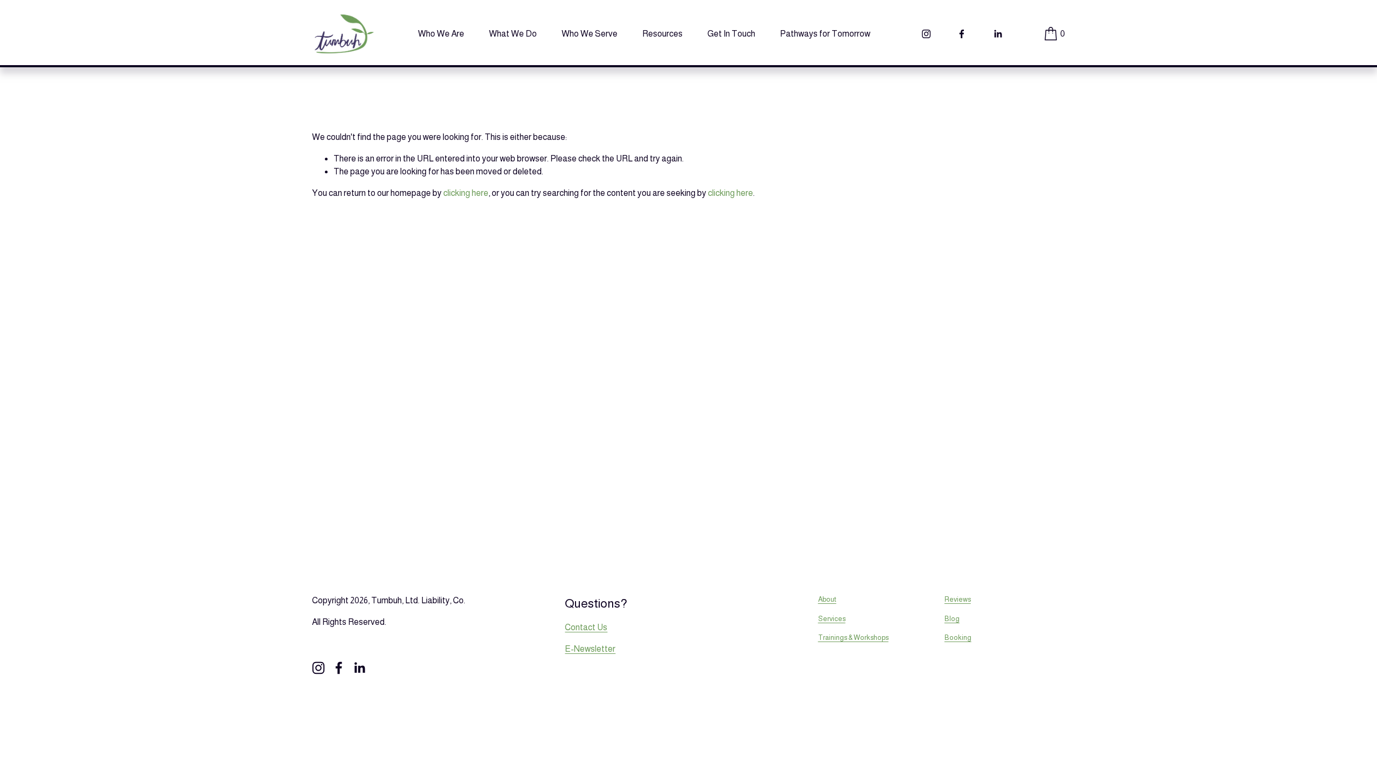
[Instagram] (926, 34)
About (827, 599)
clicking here (465, 193)
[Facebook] (961, 34)
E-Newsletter (590, 648)
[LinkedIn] (997, 34)
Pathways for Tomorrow (825, 33)
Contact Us (586, 627)
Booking (958, 637)
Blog (952, 619)
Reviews (958, 599)
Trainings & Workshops (853, 637)
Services (832, 619)
